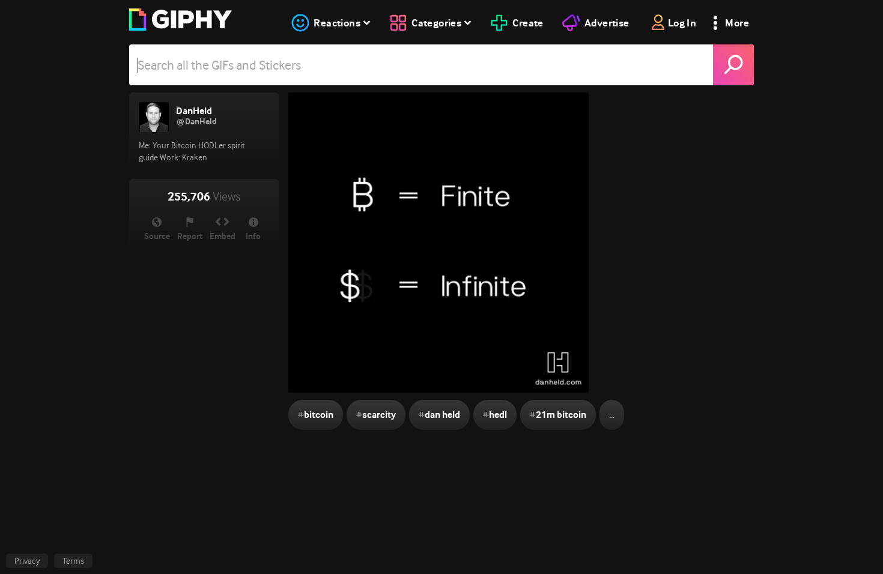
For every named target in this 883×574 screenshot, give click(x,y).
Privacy (27, 561)
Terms (73, 561)
